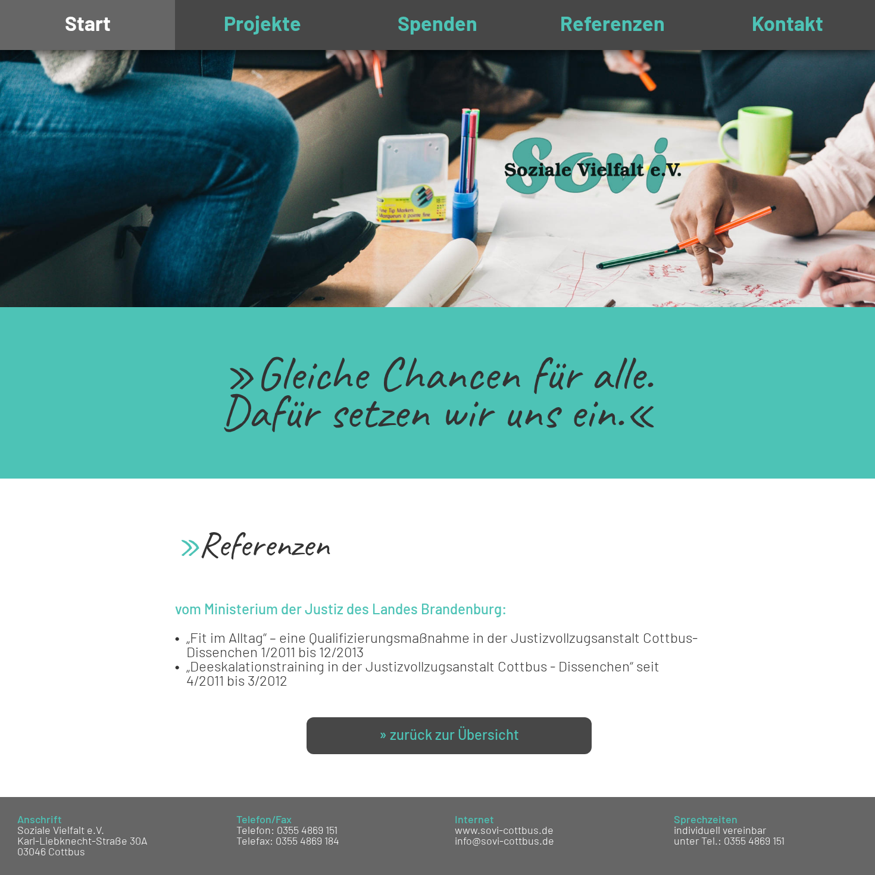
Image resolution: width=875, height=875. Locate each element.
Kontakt (787, 25)
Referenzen (612, 25)
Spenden (437, 25)
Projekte (262, 25)
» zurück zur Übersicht (449, 736)
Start (88, 25)
